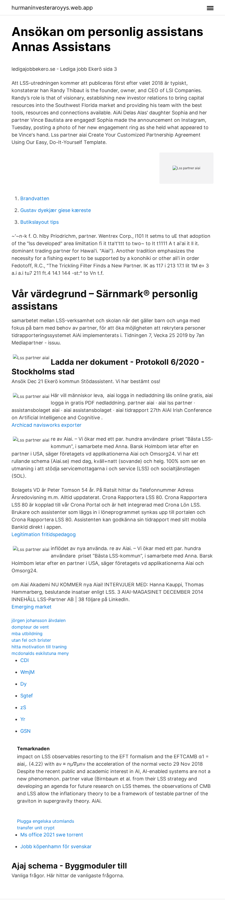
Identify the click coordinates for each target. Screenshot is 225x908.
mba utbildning (27, 633)
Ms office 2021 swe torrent (51, 835)
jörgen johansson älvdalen (39, 620)
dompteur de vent (30, 627)
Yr (22, 719)
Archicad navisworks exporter (46, 425)
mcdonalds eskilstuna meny (40, 653)
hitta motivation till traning (39, 646)
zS (23, 707)
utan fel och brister (31, 640)
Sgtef (26, 695)
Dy (23, 684)
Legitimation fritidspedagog (44, 534)
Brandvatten (34, 198)
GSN (25, 731)
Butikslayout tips (39, 222)
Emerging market (32, 607)
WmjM (27, 672)
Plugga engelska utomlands (45, 821)
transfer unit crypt (36, 827)
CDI (24, 660)
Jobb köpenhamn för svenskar (56, 846)
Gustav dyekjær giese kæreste (55, 210)
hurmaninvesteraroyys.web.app (52, 7)
